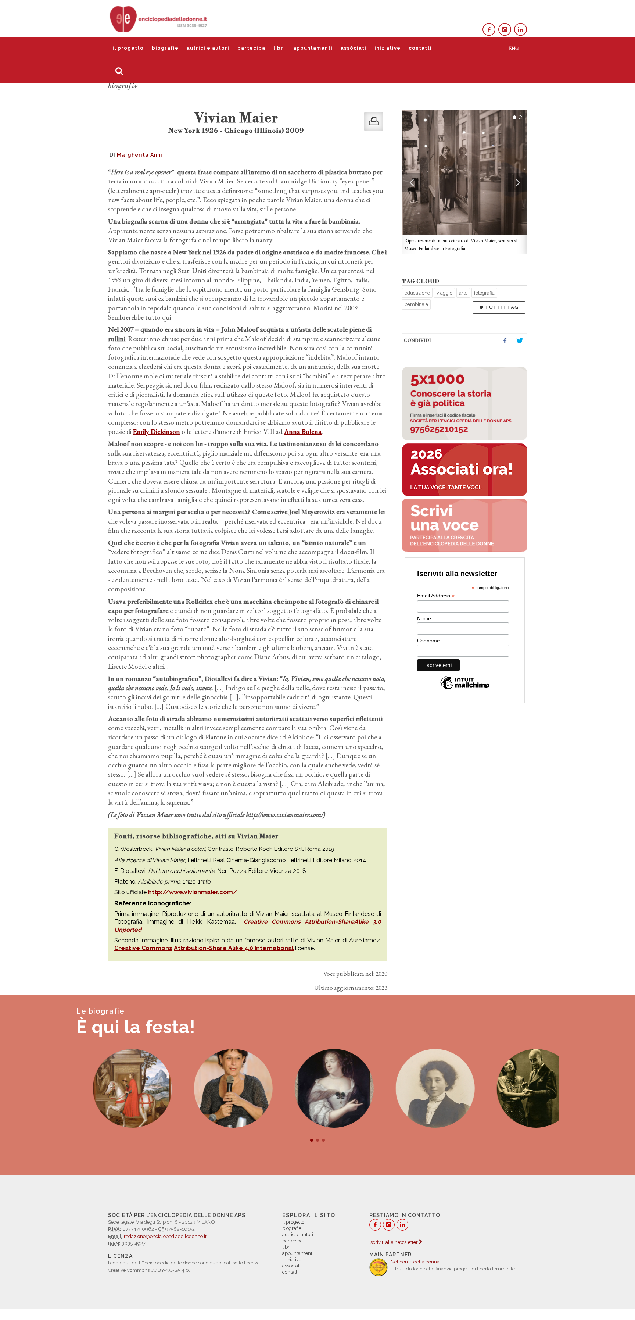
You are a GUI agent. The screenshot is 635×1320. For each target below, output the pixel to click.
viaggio (444, 293)
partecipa (251, 48)
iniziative (387, 48)
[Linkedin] (520, 29)
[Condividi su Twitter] (519, 340)
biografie (165, 48)
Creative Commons (272, 921)
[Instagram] (504, 29)
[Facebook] (488, 29)
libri (279, 48)
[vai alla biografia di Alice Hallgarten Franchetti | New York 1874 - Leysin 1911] (418, 1088)
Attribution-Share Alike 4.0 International (234, 948)
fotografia (484, 293)
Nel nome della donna (415, 1261)
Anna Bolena (303, 431)
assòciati (353, 48)
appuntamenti (313, 48)
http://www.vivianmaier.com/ (192, 892)
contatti (420, 48)
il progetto (128, 48)
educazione (417, 293)
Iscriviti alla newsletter (394, 1242)
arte (463, 293)
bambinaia (416, 304)
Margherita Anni (139, 155)
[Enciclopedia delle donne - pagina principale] (159, 18)
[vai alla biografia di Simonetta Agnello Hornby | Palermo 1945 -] (216, 1088)
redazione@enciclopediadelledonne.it (165, 1236)
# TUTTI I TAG (499, 307)
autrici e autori (208, 48)
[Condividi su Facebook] (505, 340)
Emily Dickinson (156, 431)
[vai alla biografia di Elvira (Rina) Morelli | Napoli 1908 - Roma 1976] (519, 1088)
